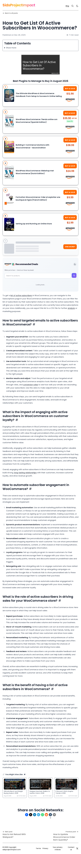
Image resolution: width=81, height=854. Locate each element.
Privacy (45, 848)
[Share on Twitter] (30, 814)
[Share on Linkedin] (34, 814)
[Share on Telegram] (38, 814)
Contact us (71, 848)
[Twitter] (77, 848)
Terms (38, 848)
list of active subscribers (21, 295)
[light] (77, 6)
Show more (11, 47)
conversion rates (30, 384)
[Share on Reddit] (46, 814)
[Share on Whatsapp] (42, 814)
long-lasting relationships (25, 472)
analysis (71, 308)
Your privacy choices (57, 848)
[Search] (72, 6)
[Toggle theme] (74, 264)
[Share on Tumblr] (50, 814)
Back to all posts (11, 13)
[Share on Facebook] (26, 814)
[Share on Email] (54, 814)
